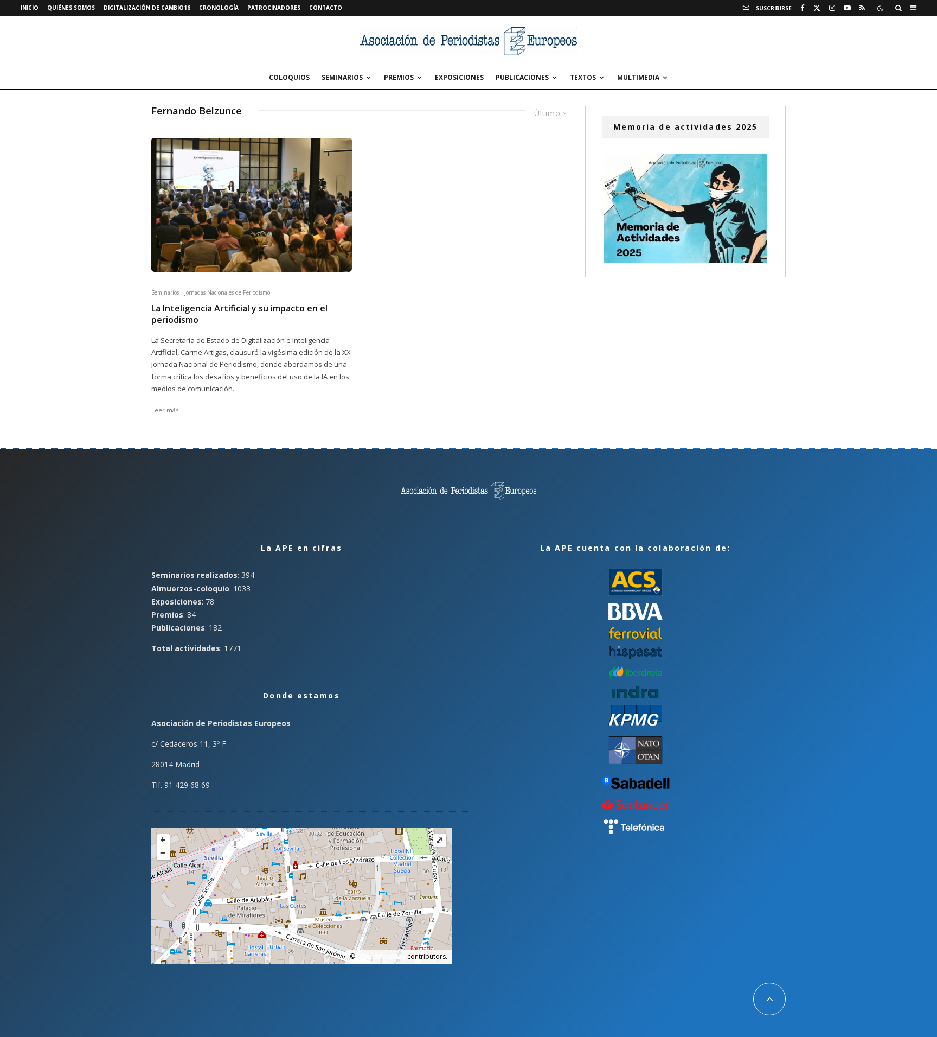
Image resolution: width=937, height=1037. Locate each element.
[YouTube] (847, 8)
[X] (817, 8)
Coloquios (289, 77)
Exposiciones (459, 77)
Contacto (325, 7)
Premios (399, 77)
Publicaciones (522, 77)
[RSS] (862, 8)
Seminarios (342, 77)
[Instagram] (832, 8)
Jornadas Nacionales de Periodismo (227, 292)
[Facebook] (802, 8)
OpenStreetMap (381, 956)
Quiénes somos (71, 7)
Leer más (164, 410)
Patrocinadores (273, 7)
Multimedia (638, 77)
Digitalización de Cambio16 (147, 7)
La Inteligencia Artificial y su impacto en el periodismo (239, 314)
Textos (583, 77)
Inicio (29, 7)
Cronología (219, 7)
